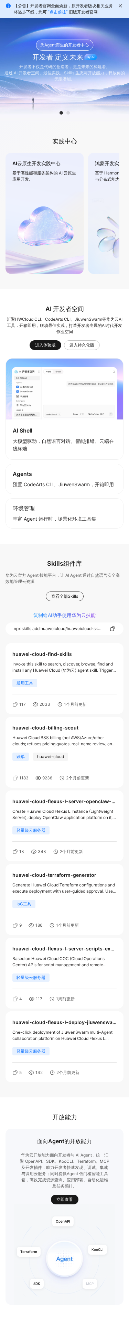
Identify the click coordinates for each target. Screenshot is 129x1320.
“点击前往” (58, 11)
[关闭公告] (120, 6)
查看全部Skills (64, 596)
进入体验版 (45, 345)
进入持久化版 (81, 345)
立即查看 (64, 1199)
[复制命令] (112, 628)
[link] (45, 213)
